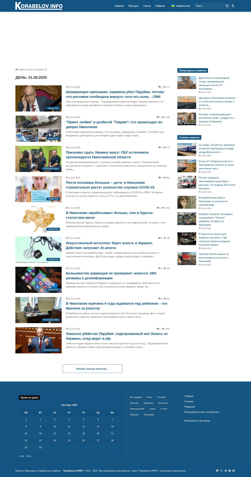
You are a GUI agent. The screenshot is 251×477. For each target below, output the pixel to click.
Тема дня (133, 6)
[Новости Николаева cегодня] (38, 6)
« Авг (21, 456)
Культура (134, 403)
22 (26, 440)
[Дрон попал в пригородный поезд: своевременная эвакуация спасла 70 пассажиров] (186, 82)
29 (26, 447)
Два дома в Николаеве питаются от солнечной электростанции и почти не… (217, 101)
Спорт (152, 409)
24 (55, 440)
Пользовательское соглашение (201, 412)
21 (112, 433)
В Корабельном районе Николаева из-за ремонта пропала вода (213, 201)
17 (55, 433)
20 (98, 433)
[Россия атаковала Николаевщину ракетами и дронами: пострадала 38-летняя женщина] (186, 182)
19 (83, 433)
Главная (119, 6)
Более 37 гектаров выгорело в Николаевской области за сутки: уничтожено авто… (216, 165)
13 (98, 426)
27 (98, 440)
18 (69, 433)
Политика (163, 403)
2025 (29, 69)
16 (40, 433)
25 (69, 440)
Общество (148, 403)
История (161, 397)
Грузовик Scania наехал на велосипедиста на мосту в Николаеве (214, 257)
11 (69, 426)
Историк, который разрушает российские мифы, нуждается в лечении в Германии (216, 118)
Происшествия (137, 409)
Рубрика (160, 6)
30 (40, 447)
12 (83, 426)
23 (40, 440)
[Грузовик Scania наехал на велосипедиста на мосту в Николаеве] (186, 258)
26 (83, 440)
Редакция (189, 406)
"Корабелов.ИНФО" (73, 470)
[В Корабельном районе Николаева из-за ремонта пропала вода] (186, 202)
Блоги (149, 397)
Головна (189, 401)
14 (112, 426)
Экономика (149, 414)
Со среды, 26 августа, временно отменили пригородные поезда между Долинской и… (217, 148)
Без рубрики (136, 397)
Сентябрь (38, 69)
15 (26, 433)
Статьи (147, 6)
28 (112, 440)
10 (55, 426)
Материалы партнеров (197, 420)
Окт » (29, 456)
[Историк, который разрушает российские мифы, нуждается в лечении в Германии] (186, 119)
